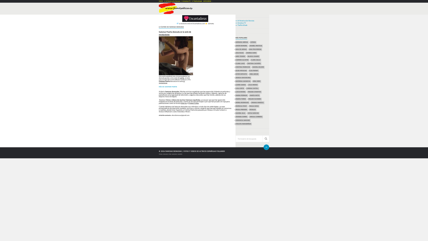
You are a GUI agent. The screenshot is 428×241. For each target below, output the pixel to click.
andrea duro (251, 53)
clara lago (240, 63)
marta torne (241, 99)
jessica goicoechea (243, 77)
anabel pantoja (256, 46)
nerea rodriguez (242, 102)
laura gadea (241, 85)
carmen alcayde (242, 60)
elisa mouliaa (241, 70)
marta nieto (254, 95)
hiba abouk (254, 74)
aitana (253, 42)
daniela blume (258, 67)
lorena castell (252, 88)
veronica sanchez (243, 120)
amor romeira (241, 46)
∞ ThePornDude (197, 1)
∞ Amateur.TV (186, 1)
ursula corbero (256, 116)
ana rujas (240, 53)
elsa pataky (253, 70)
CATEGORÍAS (207, 1)
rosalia (253, 109)
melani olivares (254, 99)
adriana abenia (242, 42)
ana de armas (241, 49)
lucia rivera (240, 92)
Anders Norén (177, 154)
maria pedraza (241, 95)
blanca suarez (253, 56)
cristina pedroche (243, 67)
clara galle (255, 60)
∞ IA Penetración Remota (172, 1)
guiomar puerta (171, 87)
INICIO (161, 1)
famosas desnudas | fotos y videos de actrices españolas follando (195, 151)
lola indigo (253, 85)
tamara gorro (241, 116)
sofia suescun (253, 113)
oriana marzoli (257, 102)
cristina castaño (254, 63)
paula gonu (254, 106)
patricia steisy (241, 106)
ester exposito (241, 74)
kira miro (256, 81)
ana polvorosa (255, 49)
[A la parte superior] (266, 147)
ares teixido (240, 56)
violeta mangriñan (243, 124)
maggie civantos (254, 92)
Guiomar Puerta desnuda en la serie (175, 33)
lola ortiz (240, 88)
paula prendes (241, 109)
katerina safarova (243, 81)
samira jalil (240, 113)
